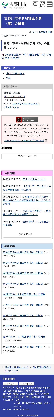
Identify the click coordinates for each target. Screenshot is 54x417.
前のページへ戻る (27, 156)
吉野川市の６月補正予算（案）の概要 (23, 252)
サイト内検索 (35, 4)
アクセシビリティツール (42, 4)
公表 (8, 78)
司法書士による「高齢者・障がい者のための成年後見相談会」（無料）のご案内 (27, 200)
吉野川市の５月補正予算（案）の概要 (23, 305)
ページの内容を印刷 (42, 32)
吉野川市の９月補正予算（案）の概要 (23, 273)
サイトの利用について (16, 367)
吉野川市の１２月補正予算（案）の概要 (24, 294)
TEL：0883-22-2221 (14, 96)
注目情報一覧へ (27, 234)
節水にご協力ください (34, 179)
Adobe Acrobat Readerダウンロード (24, 140)
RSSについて (11, 371)
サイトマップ (10, 383)
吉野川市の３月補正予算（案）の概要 (23, 326)
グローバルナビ (50, 4)
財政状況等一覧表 (15, 73)
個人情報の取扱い (41, 367)
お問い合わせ (26, 383)
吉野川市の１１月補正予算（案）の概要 (24, 336)
